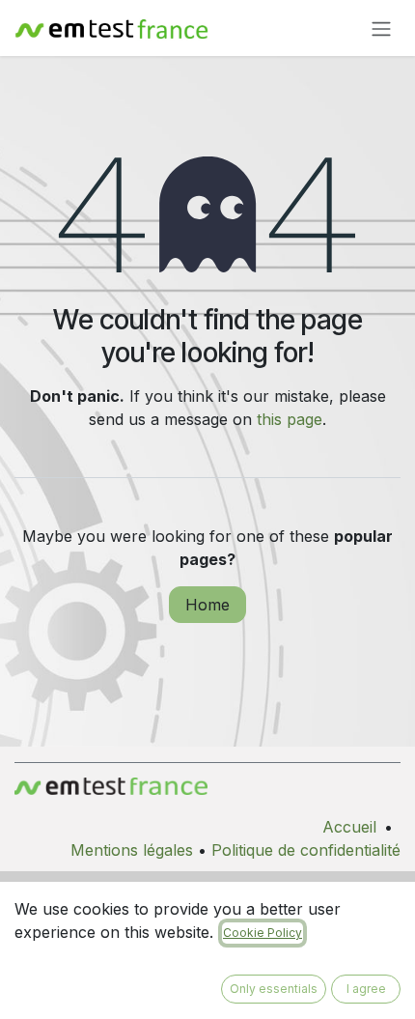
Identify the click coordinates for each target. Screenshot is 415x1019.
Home (207, 604)
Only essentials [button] (274, 988)
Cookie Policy (262, 932)
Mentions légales (131, 850)
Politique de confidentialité (306, 850)
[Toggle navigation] (381, 28)
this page (289, 419)
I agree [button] (366, 988)
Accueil (349, 826)
